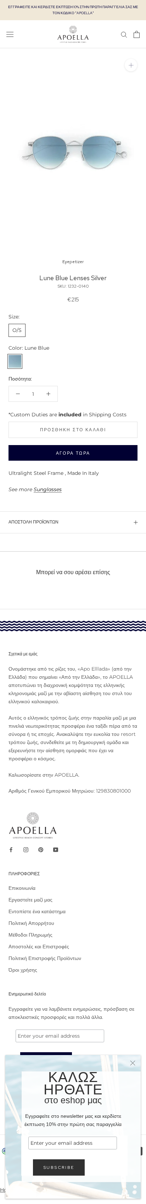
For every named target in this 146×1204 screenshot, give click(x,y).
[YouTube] (55, 849)
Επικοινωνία (22, 888)
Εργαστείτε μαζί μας (30, 900)
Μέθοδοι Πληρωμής (30, 935)
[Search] (124, 34)
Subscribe (58, 1167)
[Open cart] (137, 34)
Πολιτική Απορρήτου (31, 923)
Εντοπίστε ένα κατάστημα (37, 911)
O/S (17, 330)
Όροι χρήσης (23, 970)
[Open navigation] (9, 34)
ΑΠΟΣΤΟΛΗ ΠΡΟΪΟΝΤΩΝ (33, 522)
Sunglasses (48, 489)
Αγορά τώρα (73, 453)
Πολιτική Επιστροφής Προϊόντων (45, 958)
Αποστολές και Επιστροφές (39, 946)
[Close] (132, 1063)
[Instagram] (25, 849)
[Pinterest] (40, 849)
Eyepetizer (73, 262)
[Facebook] (11, 849)
